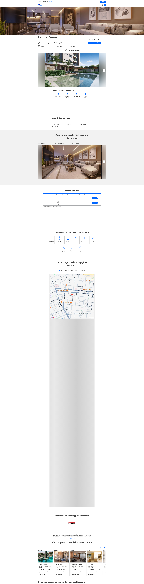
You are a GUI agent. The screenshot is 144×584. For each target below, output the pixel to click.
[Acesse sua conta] (102, 5)
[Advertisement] (72, 107)
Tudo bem (102, 1)
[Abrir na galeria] (104, 85)
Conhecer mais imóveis (94, 43)
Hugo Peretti (71, 528)
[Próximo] (104, 70)
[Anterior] (100, 547)
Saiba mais (50, 1)
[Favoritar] (81, 36)
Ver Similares (95, 198)
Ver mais (73, 538)
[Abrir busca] (105, 5)
